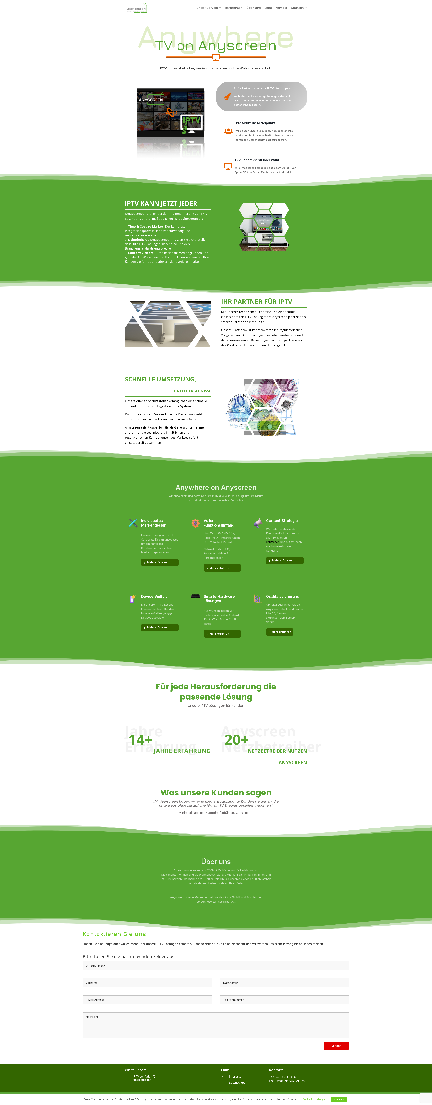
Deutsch (297, 8)
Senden (336, 1046)
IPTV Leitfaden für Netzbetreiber (145, 1078)
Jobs (268, 8)
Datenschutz (237, 1082)
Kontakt (281, 8)
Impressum (236, 1076)
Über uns (253, 8)
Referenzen (234, 8)
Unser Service (207, 8)
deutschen (272, 542)
